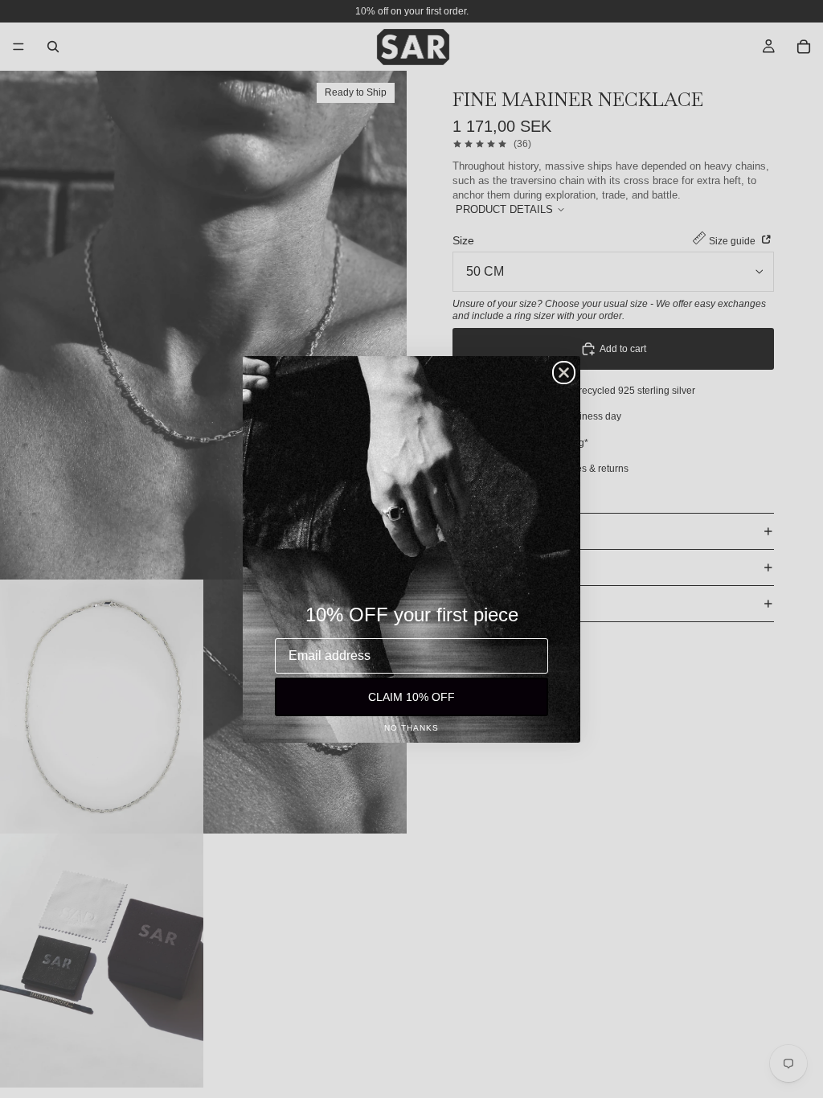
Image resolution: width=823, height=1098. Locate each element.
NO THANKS (411, 727)
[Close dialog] (564, 373)
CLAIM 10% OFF (411, 696)
